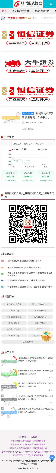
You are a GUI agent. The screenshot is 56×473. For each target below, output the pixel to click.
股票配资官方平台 (20, 10)
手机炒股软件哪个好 (40, 304)
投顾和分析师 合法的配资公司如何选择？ (24, 261)
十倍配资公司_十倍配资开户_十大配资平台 (28, 440)
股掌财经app (14, 335)
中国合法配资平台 (14, 317)
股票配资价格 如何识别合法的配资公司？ (24, 267)
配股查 (34, 437)
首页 (4, 10)
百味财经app (14, 310)
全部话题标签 (28, 341)
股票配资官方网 (42, 10)
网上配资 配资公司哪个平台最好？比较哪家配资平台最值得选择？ (30, 274)
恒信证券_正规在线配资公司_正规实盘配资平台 (28, 448)
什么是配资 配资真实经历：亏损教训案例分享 (26, 280)
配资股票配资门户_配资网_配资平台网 (28, 455)
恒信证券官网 (47, 18)
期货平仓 (40, 329)
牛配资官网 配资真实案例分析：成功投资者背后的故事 (30, 287)
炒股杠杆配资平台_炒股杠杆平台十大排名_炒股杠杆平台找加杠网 (28, 451)
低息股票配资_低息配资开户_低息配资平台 (28, 444)
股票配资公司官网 (14, 304)
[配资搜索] (51, 4)
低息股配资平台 (40, 317)
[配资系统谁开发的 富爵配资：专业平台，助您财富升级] (11, 117)
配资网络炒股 (40, 323)
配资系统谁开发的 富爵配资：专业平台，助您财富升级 (37, 117)
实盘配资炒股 (14, 323)
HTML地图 (32, 463)
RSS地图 (23, 463)
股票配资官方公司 (40, 335)
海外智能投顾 (40, 310)
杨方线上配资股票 (14, 329)
